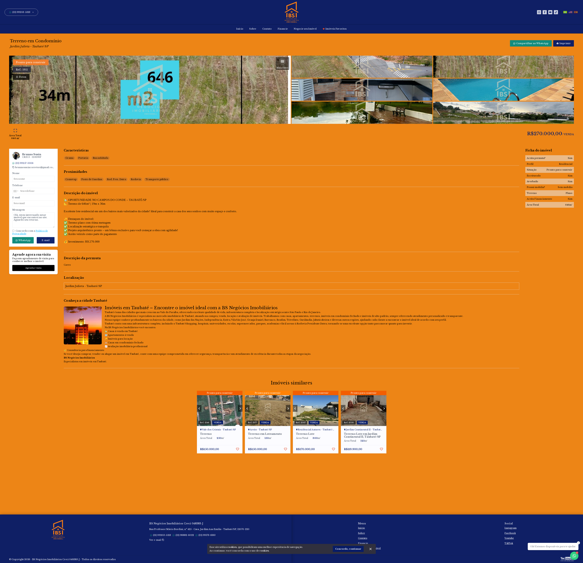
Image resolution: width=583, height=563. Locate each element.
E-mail (45, 240)
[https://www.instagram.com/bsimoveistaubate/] (539, 12)
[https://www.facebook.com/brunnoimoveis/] (545, 12)
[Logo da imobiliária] (58, 529)
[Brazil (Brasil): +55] (15, 191)
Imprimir (565, 43)
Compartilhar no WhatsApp (532, 43)
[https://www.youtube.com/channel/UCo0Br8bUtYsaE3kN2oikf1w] (550, 12)
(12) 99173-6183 (206, 535)
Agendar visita (33, 268)
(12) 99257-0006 (24, 163)
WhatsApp (25, 240)
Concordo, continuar (348, 549)
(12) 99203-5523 (21, 12)
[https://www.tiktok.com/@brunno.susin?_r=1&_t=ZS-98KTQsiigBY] (556, 12)
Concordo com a (30, 232)
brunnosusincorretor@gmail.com (35, 167)
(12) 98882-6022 (185, 535)
